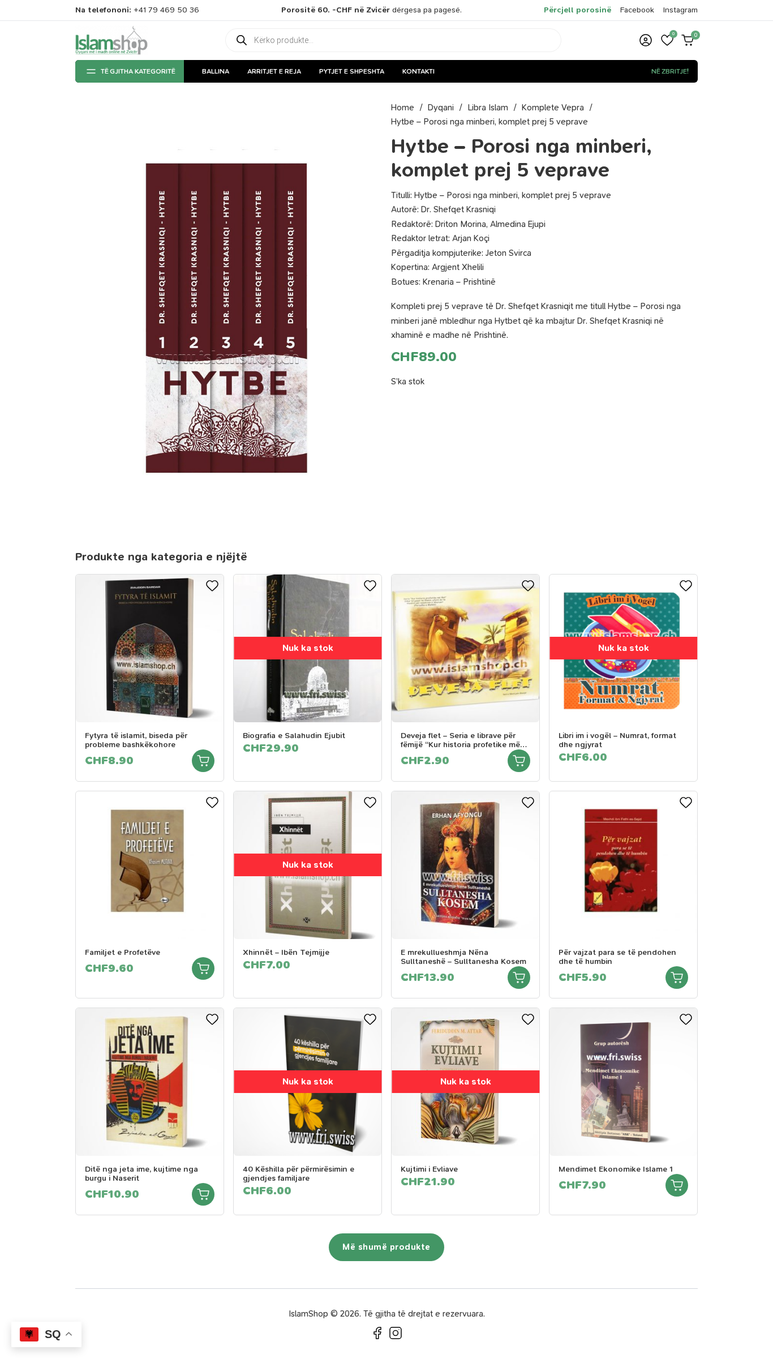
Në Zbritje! (670, 71)
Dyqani (441, 107)
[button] (667, 40)
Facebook (637, 10)
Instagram (680, 10)
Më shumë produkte (386, 1247)
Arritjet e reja (274, 71)
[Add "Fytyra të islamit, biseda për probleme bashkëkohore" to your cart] (203, 761)
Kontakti (418, 71)
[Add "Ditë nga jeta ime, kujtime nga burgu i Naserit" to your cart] (203, 1194)
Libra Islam (487, 107)
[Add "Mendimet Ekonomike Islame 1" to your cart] (677, 1185)
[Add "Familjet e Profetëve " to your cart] (203, 968)
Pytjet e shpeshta (351, 71)
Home (402, 107)
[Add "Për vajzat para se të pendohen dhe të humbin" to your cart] (677, 977)
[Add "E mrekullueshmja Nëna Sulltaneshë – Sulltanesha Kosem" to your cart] (519, 977)
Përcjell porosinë (577, 10)
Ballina (215, 71)
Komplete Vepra (553, 107)
